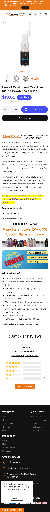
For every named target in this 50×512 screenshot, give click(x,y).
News (4, 441)
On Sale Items (7, 424)
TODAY (25, 8)
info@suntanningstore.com (19, 468)
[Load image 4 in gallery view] (35, 79)
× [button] (31, 479)
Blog (4, 444)
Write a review (25, 386)
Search (5, 417)
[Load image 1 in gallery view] (7, 79)
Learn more (17, 498)
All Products (7, 420)
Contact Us (6, 451)
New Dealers (36, 417)
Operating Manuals (38, 430)
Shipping (5, 102)
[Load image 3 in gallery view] (26, 79)
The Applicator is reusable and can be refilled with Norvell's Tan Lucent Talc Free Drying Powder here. (23, 199)
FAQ (4, 430)
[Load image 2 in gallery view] (16, 79)
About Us (6, 427)
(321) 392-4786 (13, 462)
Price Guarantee (37, 427)
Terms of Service (8, 447)
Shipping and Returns (39, 420)
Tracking (34, 424)
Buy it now (25, 118)
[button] (30, 14)
